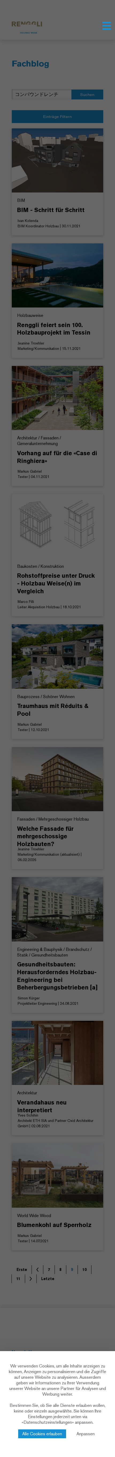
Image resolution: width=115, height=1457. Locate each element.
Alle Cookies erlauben (42, 1434)
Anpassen (85, 1434)
